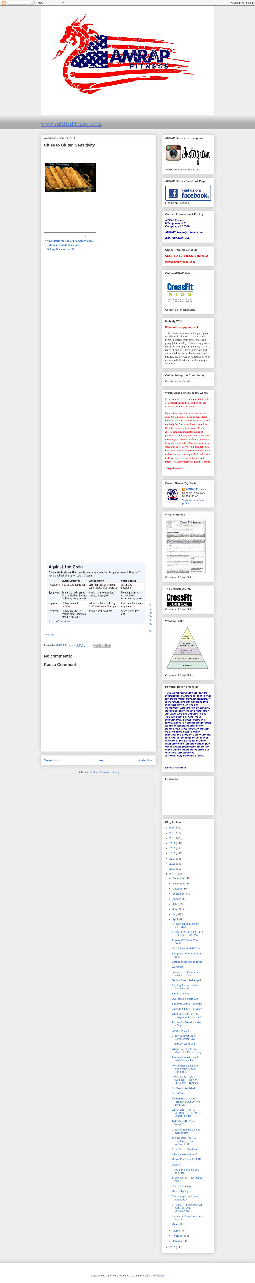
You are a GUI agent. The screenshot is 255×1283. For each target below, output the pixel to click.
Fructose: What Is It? (184, 1043)
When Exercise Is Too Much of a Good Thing (186, 1050)
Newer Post (51, 760)
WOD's (176, 1164)
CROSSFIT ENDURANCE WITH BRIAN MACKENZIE (187, 1207)
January (177, 1240)
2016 (172, 848)
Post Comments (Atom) (106, 772)
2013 (172, 863)
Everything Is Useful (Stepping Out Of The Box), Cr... (186, 1101)
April (175, 919)
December (179, 878)
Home (99, 760)
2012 (172, 868)
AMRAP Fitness (196, 489)
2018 (172, 838)
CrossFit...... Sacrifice (184, 1149)
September (179, 893)
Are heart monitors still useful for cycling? (185, 1059)
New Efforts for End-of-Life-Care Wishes (70, 240)
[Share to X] (102, 646)
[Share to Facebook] (106, 646)
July (175, 903)
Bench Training (180, 993)
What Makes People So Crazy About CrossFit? (186, 1015)
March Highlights (182, 1191)
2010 (172, 1247)
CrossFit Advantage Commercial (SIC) (184, 1037)
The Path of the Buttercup (187, 1003)
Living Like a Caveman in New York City (186, 974)
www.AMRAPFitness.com (71, 123)
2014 (172, 858)
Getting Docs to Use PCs (61, 249)
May (175, 914)
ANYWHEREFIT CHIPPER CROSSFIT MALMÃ (187, 933)
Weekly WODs (180, 1030)
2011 (172, 873)
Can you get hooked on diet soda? (185, 1198)
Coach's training (181, 1186)
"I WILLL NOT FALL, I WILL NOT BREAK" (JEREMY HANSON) (185, 1080)
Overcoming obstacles (185, 998)
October (177, 888)
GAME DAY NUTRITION (186, 948)
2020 (172, 827)
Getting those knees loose (187, 961)
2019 (172, 833)
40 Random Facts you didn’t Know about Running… (185, 1068)
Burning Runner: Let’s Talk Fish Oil (185, 987)
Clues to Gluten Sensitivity (187, 1008)
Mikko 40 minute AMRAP (186, 1159)
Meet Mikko (178, 1224)
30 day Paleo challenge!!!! (187, 980)
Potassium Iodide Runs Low (63, 245)
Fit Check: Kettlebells (184, 1088)
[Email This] (95, 646)
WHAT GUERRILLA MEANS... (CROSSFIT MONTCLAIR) (186, 1113)
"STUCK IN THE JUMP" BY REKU (186, 925)
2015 (172, 853)
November (179, 883)
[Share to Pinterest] (109, 646)
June (175, 908)
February (178, 1235)
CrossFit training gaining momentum (186, 1131)
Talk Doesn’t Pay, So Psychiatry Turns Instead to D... (184, 1141)
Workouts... (178, 966)
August (176, 898)
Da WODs (178, 1093)
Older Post (146, 760)
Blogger (160, 1275)
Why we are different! (184, 1154)
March (176, 1230)
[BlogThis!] (99, 646)
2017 (172, 843)
